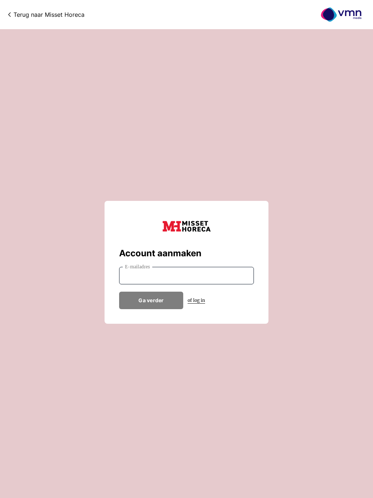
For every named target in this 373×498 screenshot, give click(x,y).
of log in (196, 300)
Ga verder (151, 300)
